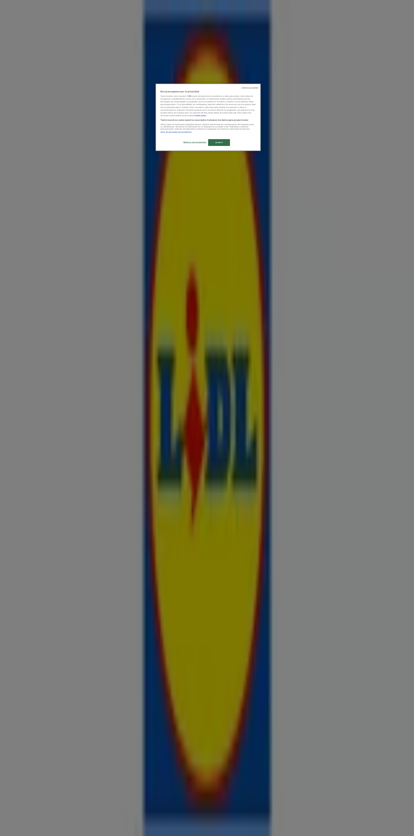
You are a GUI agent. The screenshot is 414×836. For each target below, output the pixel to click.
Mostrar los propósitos (194, 142)
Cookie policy (200, 115)
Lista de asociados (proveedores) (175, 132)
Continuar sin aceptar (250, 88)
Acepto (219, 142)
